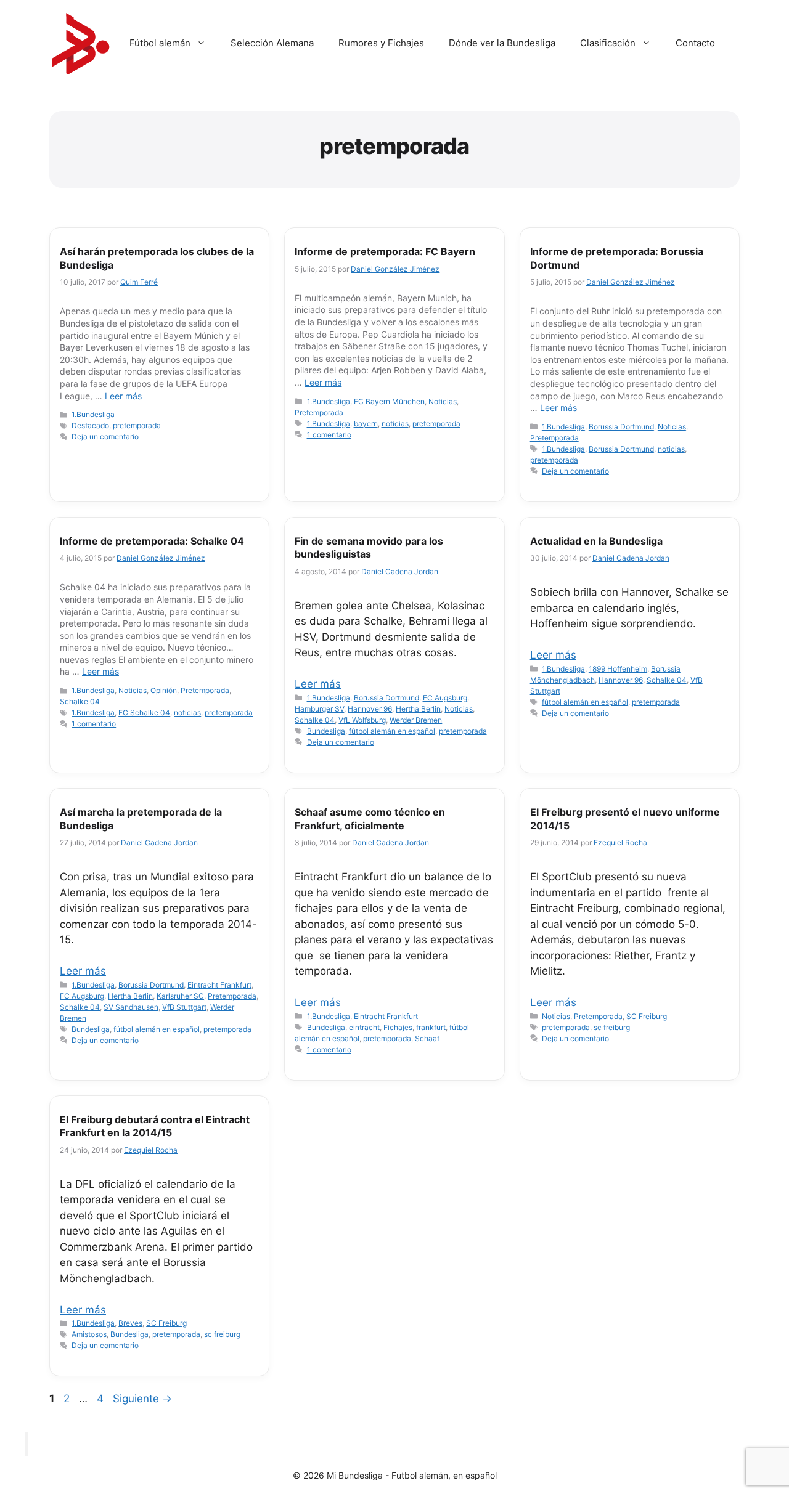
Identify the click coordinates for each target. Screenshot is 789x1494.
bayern (366, 423)
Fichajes (397, 1027)
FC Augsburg (445, 697)
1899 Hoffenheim (618, 668)
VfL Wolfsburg (362, 720)
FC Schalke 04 (144, 712)
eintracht (364, 1027)
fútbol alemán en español (392, 731)
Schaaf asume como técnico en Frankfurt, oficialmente (370, 819)
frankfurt (431, 1027)
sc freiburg (612, 1027)
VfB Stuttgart (184, 1007)
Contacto (695, 43)
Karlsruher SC (180, 996)
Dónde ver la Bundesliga (502, 43)
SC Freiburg (646, 1016)
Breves (130, 1323)
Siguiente (142, 1398)
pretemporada (137, 425)
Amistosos (89, 1334)
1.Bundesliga (93, 414)
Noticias (442, 401)
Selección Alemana (272, 43)
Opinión (163, 690)
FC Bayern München (389, 401)
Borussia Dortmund (621, 426)
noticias (395, 423)
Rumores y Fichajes (381, 43)
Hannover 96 (370, 708)
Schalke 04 (80, 701)
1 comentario (329, 434)
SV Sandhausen (131, 1007)
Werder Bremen (416, 720)
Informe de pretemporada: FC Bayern (385, 251)
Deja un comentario (105, 436)
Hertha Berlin (418, 708)
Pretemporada (319, 412)
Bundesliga (326, 731)
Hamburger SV (319, 708)
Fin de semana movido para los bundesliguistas (369, 548)
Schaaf (427, 1038)
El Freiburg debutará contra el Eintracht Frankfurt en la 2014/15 (155, 1126)
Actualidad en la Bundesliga (596, 541)
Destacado (90, 425)
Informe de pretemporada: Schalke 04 (152, 541)
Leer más (123, 396)
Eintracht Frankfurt (219, 984)
